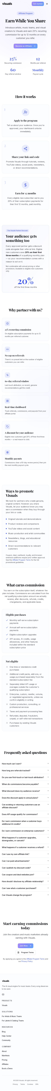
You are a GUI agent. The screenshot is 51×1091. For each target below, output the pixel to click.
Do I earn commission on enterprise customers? (23, 831)
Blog (3, 1032)
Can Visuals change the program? (17, 895)
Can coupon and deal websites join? (18, 874)
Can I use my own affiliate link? (15, 854)
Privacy (15, 1084)
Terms (22, 1084)
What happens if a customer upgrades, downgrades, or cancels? (19, 839)
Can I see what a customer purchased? (19, 888)
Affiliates (5, 1064)
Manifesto (6, 1056)
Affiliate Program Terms (21, 560)
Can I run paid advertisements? (16, 861)
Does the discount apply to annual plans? (20, 798)
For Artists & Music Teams (12, 1016)
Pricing (4, 1060)
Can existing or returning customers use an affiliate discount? (21, 806)
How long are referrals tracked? (16, 770)
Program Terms (27, 952)
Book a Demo (7, 1068)
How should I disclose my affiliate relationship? (23, 881)
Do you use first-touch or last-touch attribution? (23, 777)
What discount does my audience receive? (21, 791)
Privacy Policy (26, 961)
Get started (37, 4)
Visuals (4, 1005)
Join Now (24, 946)
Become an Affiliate (24, 46)
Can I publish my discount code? (16, 868)
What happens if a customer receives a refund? (23, 847)
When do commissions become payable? (20, 784)
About (4, 1051)
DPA (36, 1084)
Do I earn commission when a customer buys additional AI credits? (22, 822)
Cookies (30, 1084)
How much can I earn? (11, 764)
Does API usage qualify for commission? (20, 814)
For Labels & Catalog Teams (13, 1021)
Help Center (6, 1036)
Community (6, 1040)
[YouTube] (3, 994)
